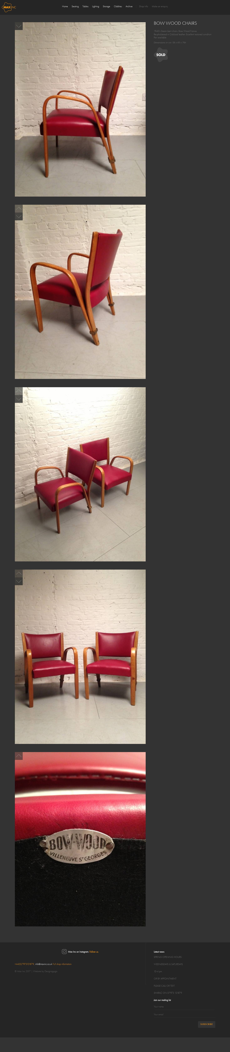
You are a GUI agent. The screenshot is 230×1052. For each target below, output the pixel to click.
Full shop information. (62, 964)
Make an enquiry (160, 6)
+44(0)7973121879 (24, 964)
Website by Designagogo (45, 971)
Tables (85, 6)
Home (65, 6)
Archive (129, 6)
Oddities (118, 6)
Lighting (95, 6)
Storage (106, 6)
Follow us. (94, 952)
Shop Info (143, 6)
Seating (75, 6)
